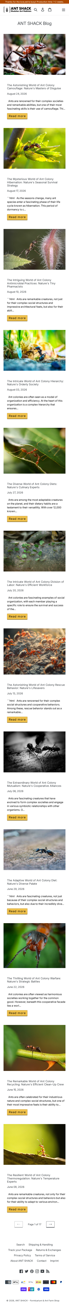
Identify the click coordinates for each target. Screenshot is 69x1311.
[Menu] (63, 9)
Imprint (54, 1260)
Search (20, 1244)
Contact (41, 1260)
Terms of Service (45, 1255)
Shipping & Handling (41, 1244)
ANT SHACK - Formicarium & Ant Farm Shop (37, 1300)
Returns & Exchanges (48, 1250)
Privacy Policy (22, 1255)
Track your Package (20, 1250)
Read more (17, 116)
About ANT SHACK (21, 1260)
